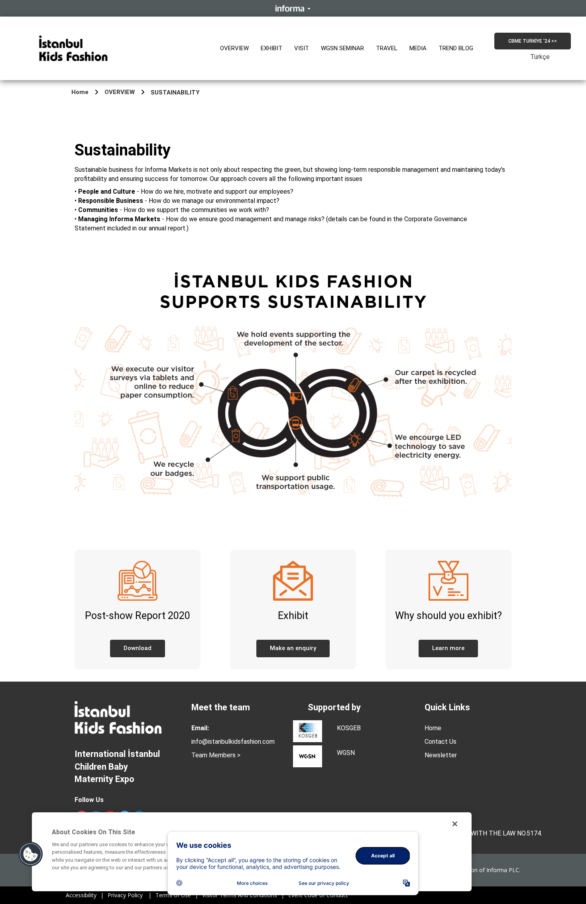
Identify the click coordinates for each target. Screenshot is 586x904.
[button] (234, 48)
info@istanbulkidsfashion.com (233, 741)
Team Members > (215, 755)
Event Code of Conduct (318, 895)
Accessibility (85, 895)
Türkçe (540, 57)
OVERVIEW (119, 92)
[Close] (455, 824)
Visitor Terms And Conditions (243, 895)
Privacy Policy (129, 895)
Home (79, 92)
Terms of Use (176, 895)
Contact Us (440, 741)
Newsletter (441, 755)
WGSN (346, 753)
